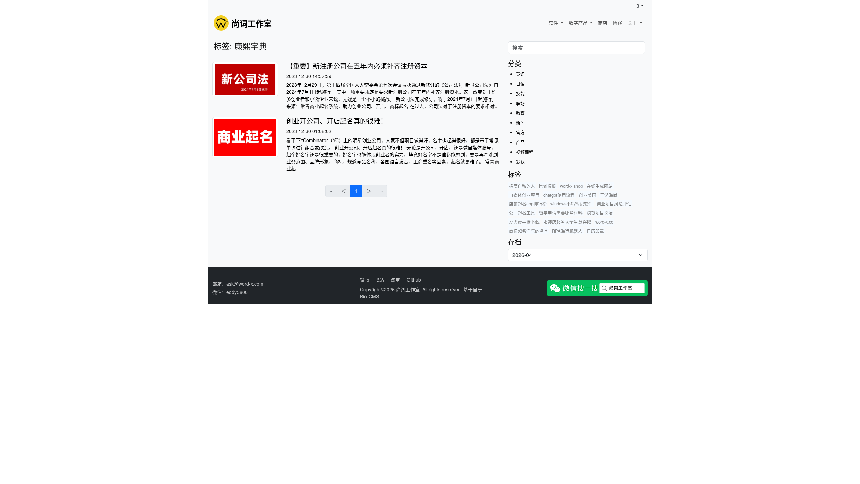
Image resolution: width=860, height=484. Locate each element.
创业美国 (587, 195)
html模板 (547, 186)
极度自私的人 (522, 186)
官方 (520, 132)
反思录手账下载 (524, 221)
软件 (554, 22)
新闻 (520, 122)
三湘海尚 (608, 195)
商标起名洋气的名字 (528, 231)
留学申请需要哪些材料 (561, 212)
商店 (602, 22)
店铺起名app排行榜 (528, 203)
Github (414, 279)
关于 (633, 22)
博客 (617, 22)
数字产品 (579, 22)
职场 (520, 103)
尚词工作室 (408, 289)
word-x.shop (571, 186)
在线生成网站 (600, 186)
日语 (520, 83)
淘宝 (395, 279)
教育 (520, 113)
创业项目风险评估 (614, 203)
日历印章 (595, 231)
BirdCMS (369, 296)
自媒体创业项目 (524, 195)
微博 (365, 279)
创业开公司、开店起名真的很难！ (336, 121)
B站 (380, 279)
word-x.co (604, 221)
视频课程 (524, 152)
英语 (520, 74)
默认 (520, 161)
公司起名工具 (522, 212)
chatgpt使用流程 (559, 195)
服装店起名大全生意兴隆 (567, 221)
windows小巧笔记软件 (571, 203)
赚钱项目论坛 (600, 212)
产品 (520, 142)
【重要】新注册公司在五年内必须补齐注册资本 (356, 66)
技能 (520, 93)
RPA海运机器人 (567, 231)
